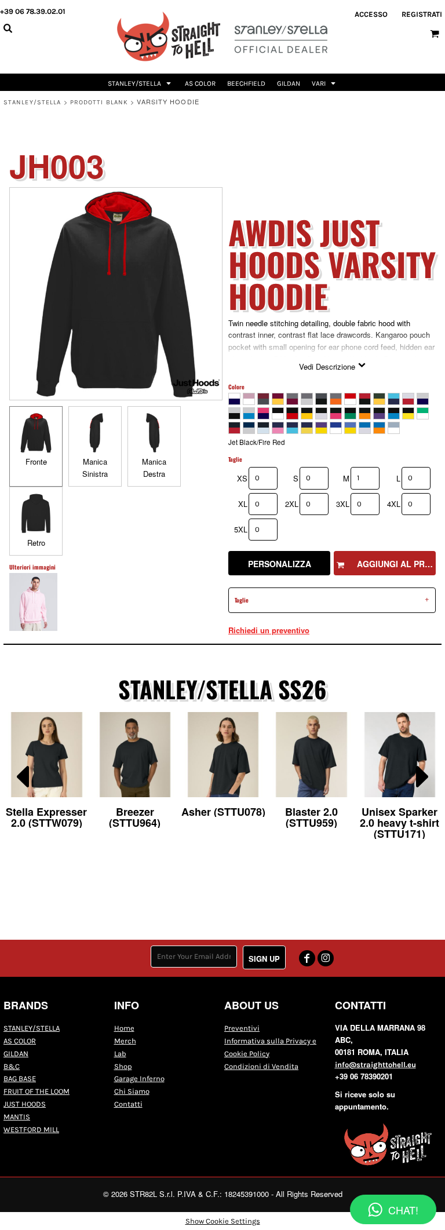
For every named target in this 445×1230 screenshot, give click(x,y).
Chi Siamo (131, 1091)
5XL (240, 529)
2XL (291, 503)
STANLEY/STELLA (32, 102)
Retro (36, 542)
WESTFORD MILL (31, 1129)
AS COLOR (19, 1040)
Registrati (422, 14)
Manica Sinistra (95, 467)
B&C (11, 1066)
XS (242, 478)
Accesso (371, 14)
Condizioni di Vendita (261, 1066)
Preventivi (242, 1028)
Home (124, 1028)
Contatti (128, 1104)
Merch (125, 1040)
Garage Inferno (139, 1078)
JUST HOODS (24, 1104)
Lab (120, 1053)
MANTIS (16, 1116)
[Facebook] (307, 958)
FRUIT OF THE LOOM (36, 1091)
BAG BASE (19, 1078)
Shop (123, 1066)
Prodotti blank (99, 102)
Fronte (36, 461)
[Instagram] (326, 958)
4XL (393, 503)
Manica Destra (154, 467)
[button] (140, 82)
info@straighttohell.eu (375, 1064)
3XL (342, 503)
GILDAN (15, 1053)
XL (242, 503)
